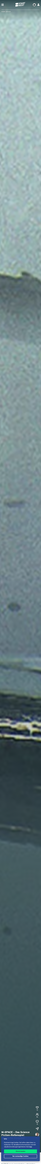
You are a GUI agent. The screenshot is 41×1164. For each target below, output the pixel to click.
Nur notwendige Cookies (20, 1156)
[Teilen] (37, 1129)
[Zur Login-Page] (38, 5)
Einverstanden (20, 1151)
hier (30, 1147)
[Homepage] (20, 4)
